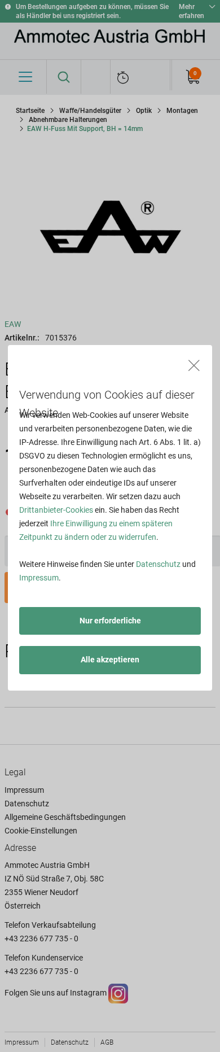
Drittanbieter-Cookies (56, 509)
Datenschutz (158, 564)
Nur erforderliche (110, 620)
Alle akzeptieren (110, 659)
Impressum (39, 577)
